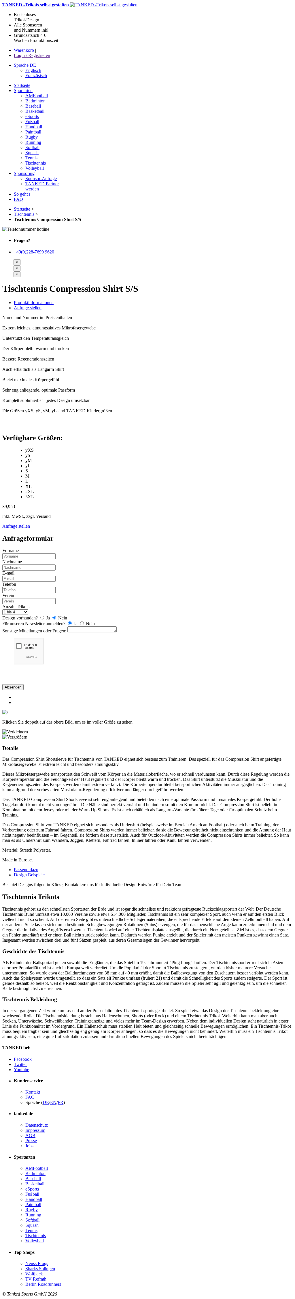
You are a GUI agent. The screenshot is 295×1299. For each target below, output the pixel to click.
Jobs (29, 1145)
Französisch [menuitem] (36, 75)
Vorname (10, 550)
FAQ (30, 1097)
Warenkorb (24, 50)
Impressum (35, 1130)
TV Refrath (35, 1279)
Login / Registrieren (32, 55)
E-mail (8, 573)
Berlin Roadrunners (43, 1284)
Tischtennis (24, 214)
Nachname (12, 561)
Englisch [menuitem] (33, 70)
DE (46, 1102)
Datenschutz (36, 1125)
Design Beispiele (29, 874)
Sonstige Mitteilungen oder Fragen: (34, 630)
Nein (62, 617)
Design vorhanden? (20, 617)
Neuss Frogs (36, 1263)
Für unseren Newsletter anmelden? (33, 623)
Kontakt (32, 1092)
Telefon (9, 584)
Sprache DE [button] (25, 65)
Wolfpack (34, 1273)
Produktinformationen (34, 302)
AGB (30, 1135)
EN (53, 1102)
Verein (8, 595)
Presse (31, 1140)
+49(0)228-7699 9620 (34, 251)
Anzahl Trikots (15, 606)
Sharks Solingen (40, 1268)
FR (60, 1102)
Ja (48, 617)
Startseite (22, 209)
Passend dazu (26, 869)
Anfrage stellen (27, 307)
